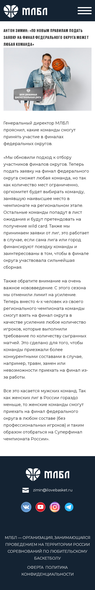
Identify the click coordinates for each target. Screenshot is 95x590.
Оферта (35, 567)
